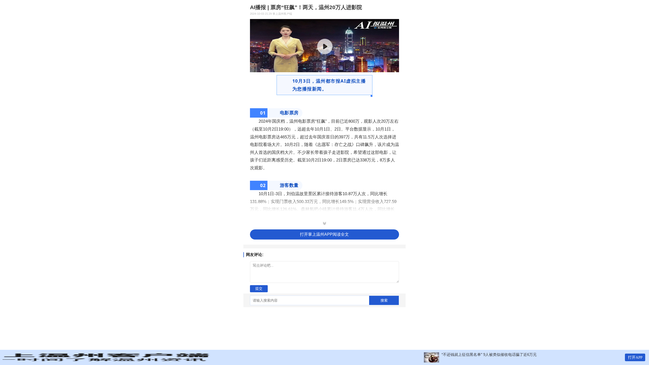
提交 (258, 288)
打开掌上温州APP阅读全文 (324, 234)
